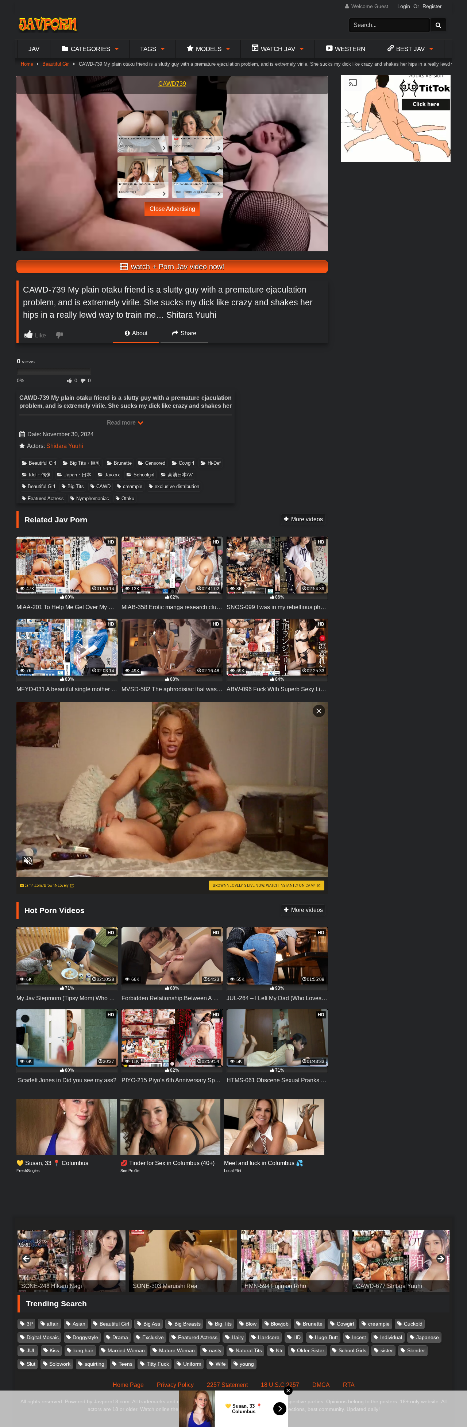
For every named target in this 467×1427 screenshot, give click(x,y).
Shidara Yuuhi (64, 446)
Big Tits (75, 486)
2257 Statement (227, 1385)
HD (297, 1337)
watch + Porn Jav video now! (176, 267)
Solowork (59, 1364)
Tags (148, 49)
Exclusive (153, 1337)
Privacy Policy (175, 1385)
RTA (349, 1385)
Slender (416, 1350)
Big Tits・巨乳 (85, 463)
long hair (83, 1350)
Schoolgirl (144, 474)
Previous (26, 1259)
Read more (122, 422)
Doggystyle (85, 1337)
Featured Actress (46, 498)
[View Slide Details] (72, 1261)
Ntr (279, 1350)
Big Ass (151, 1324)
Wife (221, 1364)
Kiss (54, 1350)
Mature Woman (177, 1350)
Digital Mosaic (43, 1337)
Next (440, 1259)
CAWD (103, 486)
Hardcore (268, 1337)
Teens (125, 1364)
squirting (94, 1364)
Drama (120, 1337)
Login (403, 6)
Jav (33, 49)
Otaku (127, 498)
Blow (251, 1324)
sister (387, 1350)
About (139, 333)
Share (187, 333)
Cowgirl (186, 463)
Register (432, 6)
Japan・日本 (77, 474)
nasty (215, 1350)
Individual (391, 1337)
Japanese (427, 1337)
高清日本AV (180, 474)
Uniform (192, 1364)
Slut (31, 1364)
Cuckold (413, 1324)
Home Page (128, 1385)
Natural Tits (249, 1350)
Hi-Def (214, 463)
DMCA (321, 1385)
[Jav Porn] (47, 25)
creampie (132, 486)
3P (30, 1324)
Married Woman (126, 1350)
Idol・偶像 (40, 474)
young (247, 1364)
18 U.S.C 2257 (280, 1385)
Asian (79, 1324)
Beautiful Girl (56, 64)
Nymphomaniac (92, 498)
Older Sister (310, 1350)
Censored (155, 463)
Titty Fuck (158, 1364)
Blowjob (280, 1324)
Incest (359, 1337)
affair (52, 1324)
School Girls (352, 1350)
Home (27, 64)
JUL (31, 1350)
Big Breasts (187, 1324)
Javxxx (112, 474)
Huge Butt (326, 1337)
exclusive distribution (177, 486)
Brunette (123, 463)
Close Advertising (172, 209)
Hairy (238, 1337)
